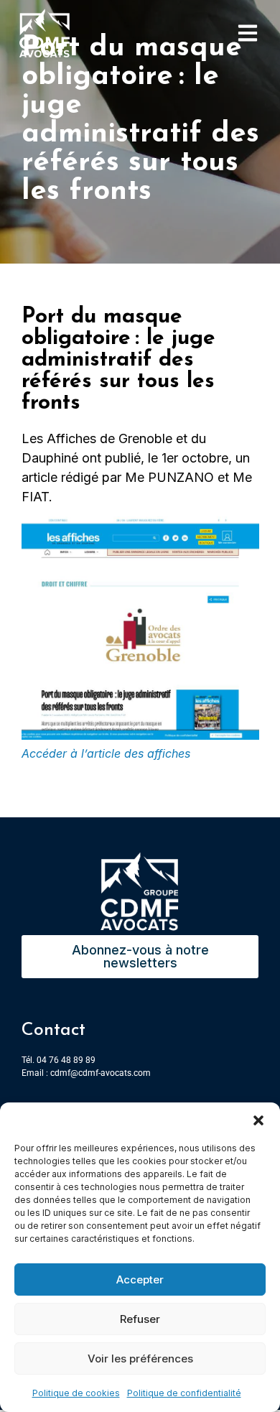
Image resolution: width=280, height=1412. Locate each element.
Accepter (140, 1279)
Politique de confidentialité (184, 1393)
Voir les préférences (140, 1358)
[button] (258, 1120)
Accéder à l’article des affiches (106, 753)
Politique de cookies (76, 1393)
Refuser (140, 1319)
